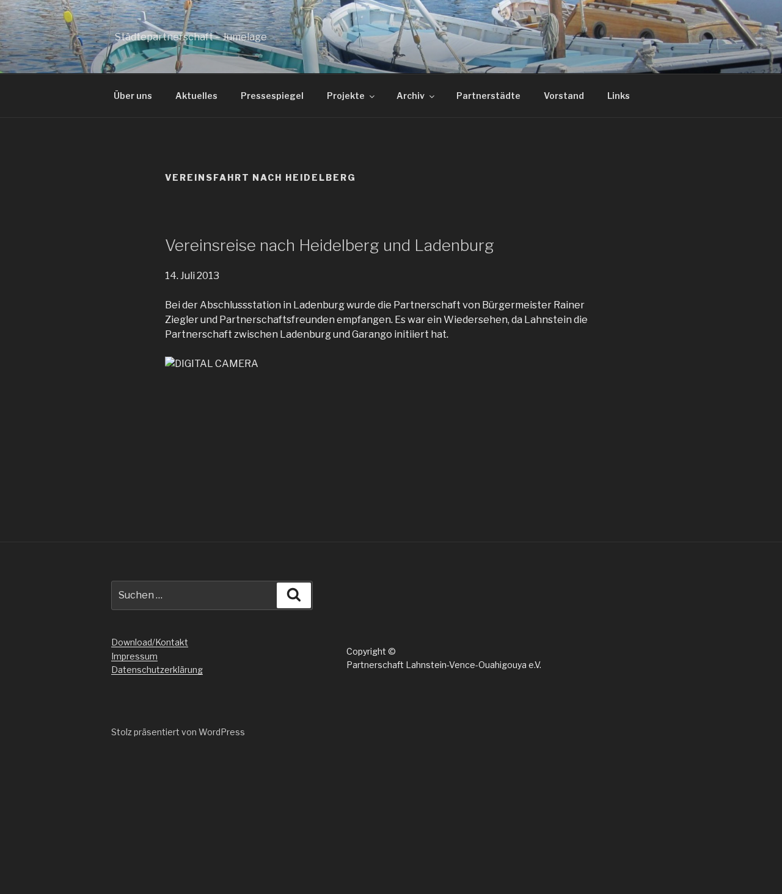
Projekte (346, 95)
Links (618, 95)
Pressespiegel (272, 95)
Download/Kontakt (149, 642)
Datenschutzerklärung (157, 669)
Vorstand (564, 95)
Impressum (134, 656)
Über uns (133, 95)
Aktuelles (196, 95)
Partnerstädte (488, 95)
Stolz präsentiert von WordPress (178, 732)
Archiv (410, 95)
